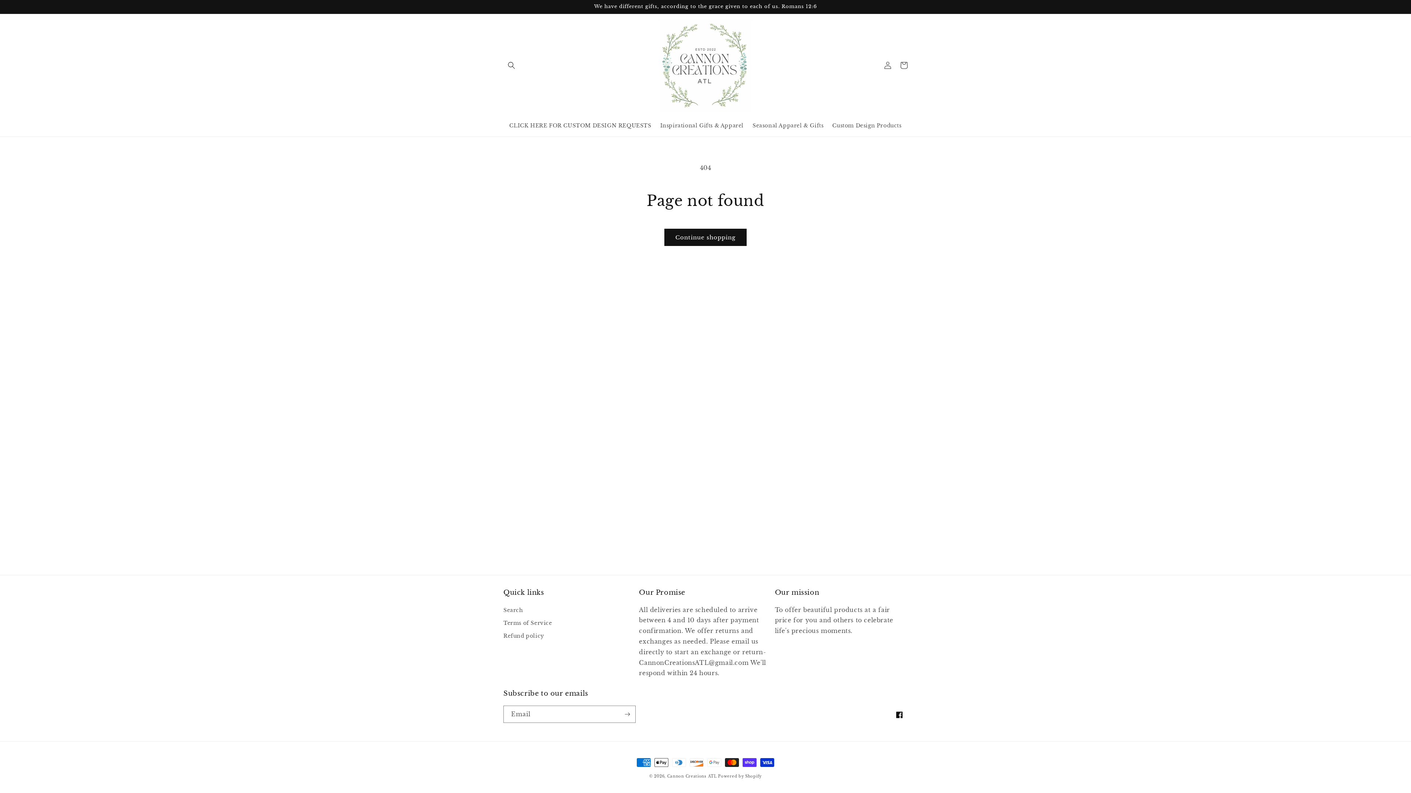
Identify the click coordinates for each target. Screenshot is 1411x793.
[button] (511, 65)
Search (513, 610)
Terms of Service (527, 623)
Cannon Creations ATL (692, 776)
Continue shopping (705, 237)
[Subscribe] (627, 714)
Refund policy (523, 636)
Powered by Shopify (740, 776)
